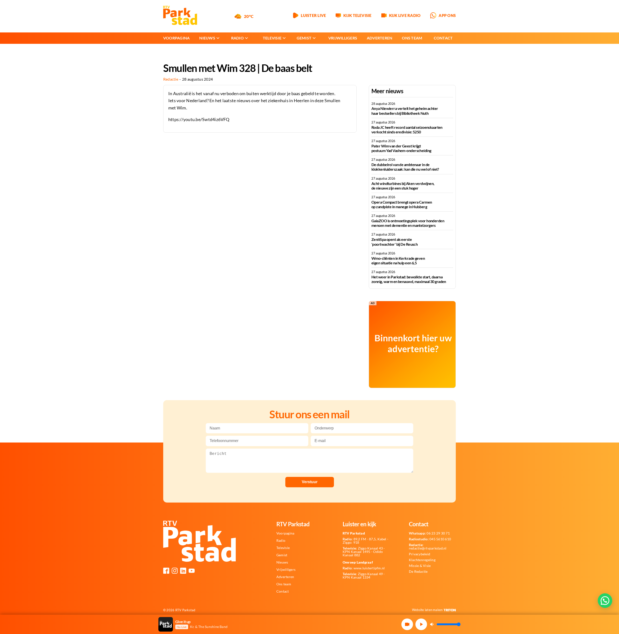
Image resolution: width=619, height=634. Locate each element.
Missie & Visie (420, 565)
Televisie (272, 38)
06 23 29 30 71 (429, 533)
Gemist (304, 38)
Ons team (412, 38)
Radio (237, 38)
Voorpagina (176, 38)
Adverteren (379, 38)
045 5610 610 (430, 539)
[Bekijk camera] (407, 624)
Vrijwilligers (342, 38)
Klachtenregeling (422, 560)
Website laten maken (427, 610)
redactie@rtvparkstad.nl (428, 546)
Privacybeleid (419, 554)
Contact (443, 38)
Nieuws (207, 38)
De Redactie (418, 571)
